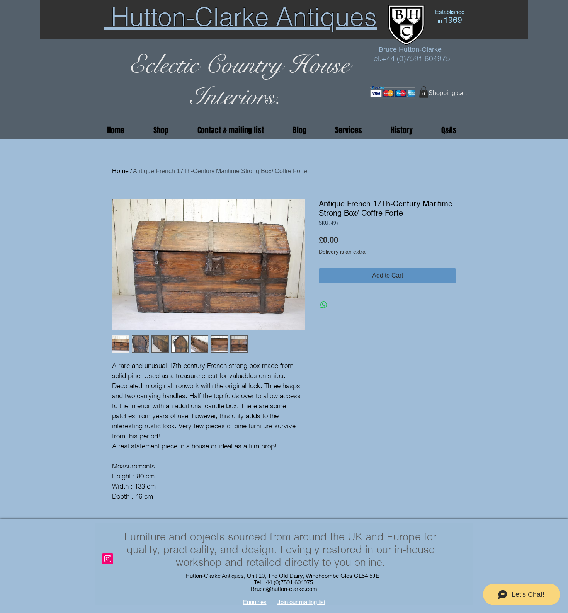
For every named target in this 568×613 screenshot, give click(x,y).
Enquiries (255, 602)
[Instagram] (107, 558)
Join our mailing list (301, 602)
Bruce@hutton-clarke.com (284, 589)
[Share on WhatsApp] (323, 305)
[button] (424, 92)
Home (120, 171)
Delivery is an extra (342, 252)
